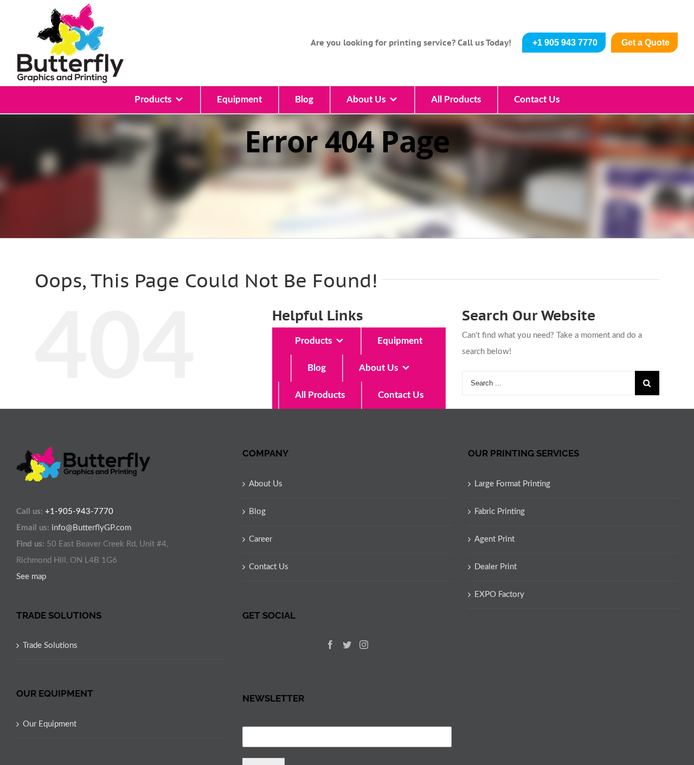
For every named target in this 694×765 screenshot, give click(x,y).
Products (152, 99)
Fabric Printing (499, 511)
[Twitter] (347, 644)
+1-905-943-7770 (79, 511)
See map (31, 577)
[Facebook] (330, 644)
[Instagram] (363, 644)
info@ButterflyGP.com (91, 528)
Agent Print (494, 539)
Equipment (239, 99)
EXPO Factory (499, 594)
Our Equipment (49, 724)
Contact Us (537, 99)
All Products (456, 99)
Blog (304, 99)
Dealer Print (495, 567)
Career (260, 539)
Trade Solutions (50, 645)
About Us (365, 99)
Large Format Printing (512, 484)
